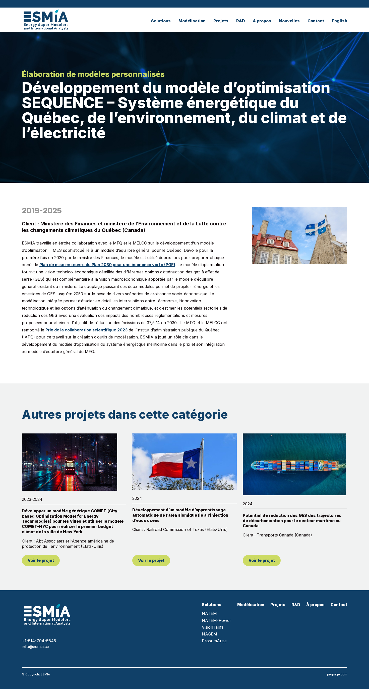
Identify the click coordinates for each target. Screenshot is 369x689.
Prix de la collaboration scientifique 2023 (86, 329)
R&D (240, 20)
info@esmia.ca (35, 646)
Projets (220, 20)
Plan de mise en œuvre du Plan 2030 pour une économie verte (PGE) (107, 264)
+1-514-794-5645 (39, 640)
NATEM (209, 613)
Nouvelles (289, 20)
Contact (316, 20)
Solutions (161, 20)
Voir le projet (41, 560)
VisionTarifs (213, 627)
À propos (262, 20)
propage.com (337, 674)
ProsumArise (214, 640)
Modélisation (192, 20)
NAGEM (209, 634)
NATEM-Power (216, 620)
